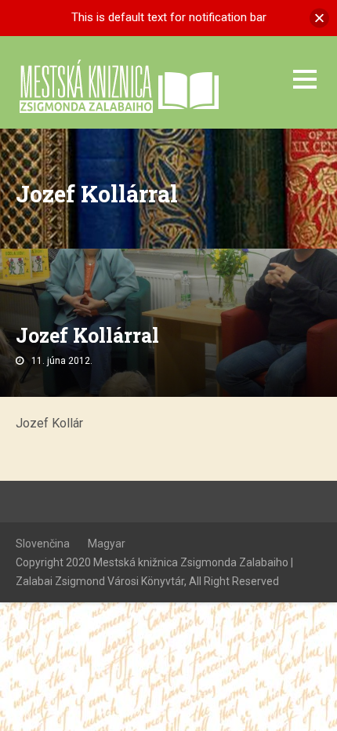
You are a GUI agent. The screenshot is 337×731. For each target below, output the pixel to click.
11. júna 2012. (61, 360)
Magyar (106, 543)
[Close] (319, 17)
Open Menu (304, 79)
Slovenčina (43, 543)
